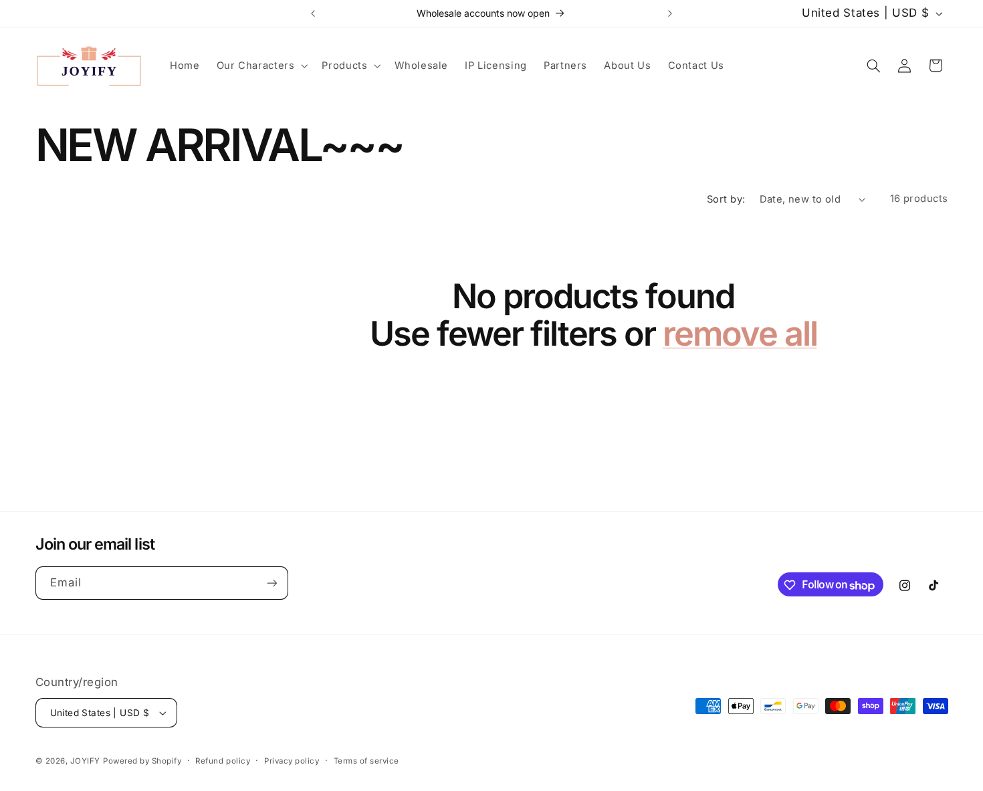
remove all (740, 333)
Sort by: (726, 199)
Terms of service (366, 761)
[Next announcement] (670, 13)
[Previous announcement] (313, 13)
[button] (261, 65)
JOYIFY (85, 761)
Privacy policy (291, 761)
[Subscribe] (271, 583)
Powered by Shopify (142, 761)
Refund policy (222, 761)
